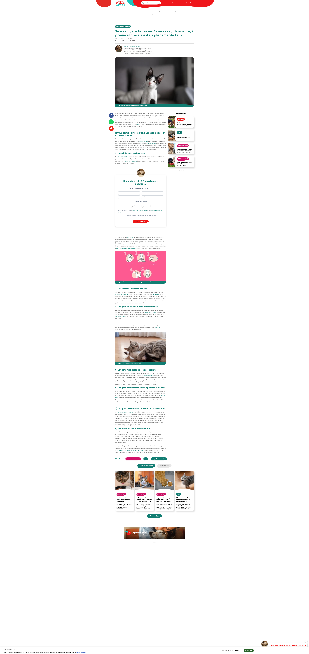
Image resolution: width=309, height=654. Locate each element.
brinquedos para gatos (122, 294)
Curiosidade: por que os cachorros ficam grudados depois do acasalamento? (184, 124)
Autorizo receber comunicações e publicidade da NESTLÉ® (141, 215)
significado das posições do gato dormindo (130, 450)
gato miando (152, 143)
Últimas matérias (164, 466)
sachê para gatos (120, 316)
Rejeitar (237, 650)
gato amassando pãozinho (125, 412)
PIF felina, (157, 327)
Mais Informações (81, 652)
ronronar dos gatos (131, 161)
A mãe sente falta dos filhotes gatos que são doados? (183, 137)
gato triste (155, 294)
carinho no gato (149, 376)
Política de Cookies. (71, 652)
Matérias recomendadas (146, 466)
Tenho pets (147, 206)
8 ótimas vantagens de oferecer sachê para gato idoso (124, 500)
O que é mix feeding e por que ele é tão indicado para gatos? (163, 500)
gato (138, 124)
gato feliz (130, 237)
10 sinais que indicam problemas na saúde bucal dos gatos (183, 500)
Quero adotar (179, 3)
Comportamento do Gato (159, 459)
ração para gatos (150, 312)
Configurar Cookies (226, 650)
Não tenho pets (137, 206)
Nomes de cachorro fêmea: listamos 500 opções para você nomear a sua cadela (184, 150)
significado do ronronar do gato (126, 248)
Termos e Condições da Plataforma (139, 210)
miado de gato (143, 141)
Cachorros (201, 3)
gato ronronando (122, 157)
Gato (145, 459)
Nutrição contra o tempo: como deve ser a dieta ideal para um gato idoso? (144, 500)
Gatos (190, 3)
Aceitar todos (248, 650)
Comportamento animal (123, 26)
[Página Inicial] (120, 4)
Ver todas (154, 516)
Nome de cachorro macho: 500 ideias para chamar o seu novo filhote (184, 164)
